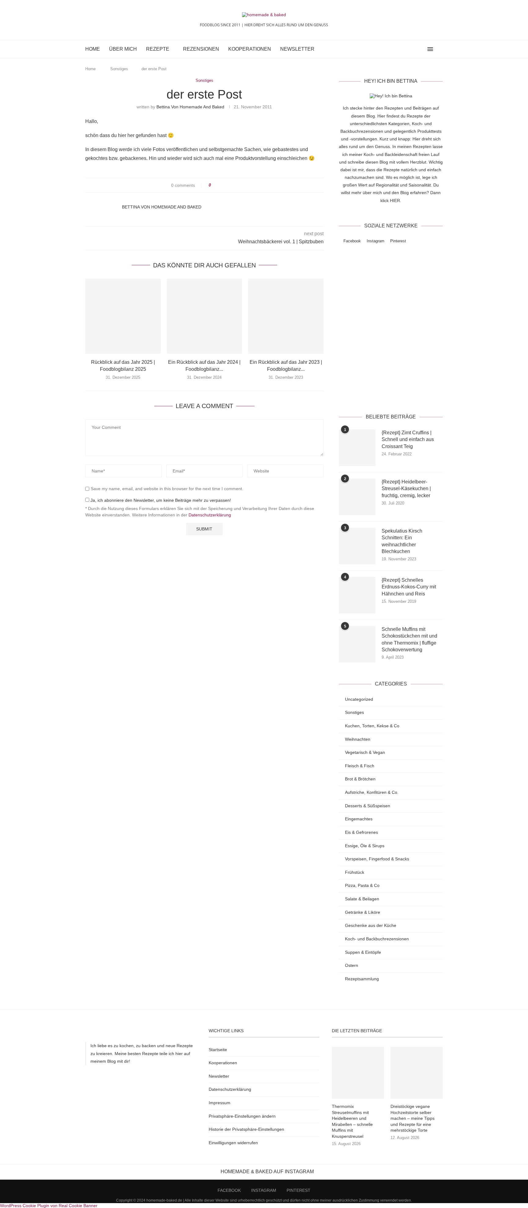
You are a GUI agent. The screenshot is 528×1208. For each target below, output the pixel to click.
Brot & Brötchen (360, 778)
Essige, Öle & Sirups (364, 845)
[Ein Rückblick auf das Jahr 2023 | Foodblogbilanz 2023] (286, 316)
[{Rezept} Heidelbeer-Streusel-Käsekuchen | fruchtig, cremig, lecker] (357, 497)
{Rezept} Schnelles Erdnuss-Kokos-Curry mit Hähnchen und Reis (409, 586)
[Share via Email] (238, 185)
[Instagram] (415, 49)
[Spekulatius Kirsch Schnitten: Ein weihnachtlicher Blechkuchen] (357, 546)
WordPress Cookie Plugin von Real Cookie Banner (48, 1205)
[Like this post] (214, 185)
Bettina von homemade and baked (190, 106)
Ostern (351, 965)
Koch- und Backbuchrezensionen (377, 938)
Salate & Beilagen (362, 898)
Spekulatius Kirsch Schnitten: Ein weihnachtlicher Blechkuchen (402, 541)
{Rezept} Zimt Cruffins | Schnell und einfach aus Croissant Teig (408, 439)
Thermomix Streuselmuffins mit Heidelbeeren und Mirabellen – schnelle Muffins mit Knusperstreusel (352, 1121)
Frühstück (354, 872)
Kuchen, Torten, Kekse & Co (372, 725)
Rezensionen (201, 49)
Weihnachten (357, 739)
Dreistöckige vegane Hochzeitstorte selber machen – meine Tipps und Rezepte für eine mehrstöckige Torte (413, 1118)
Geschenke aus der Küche (370, 925)
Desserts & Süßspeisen (367, 805)
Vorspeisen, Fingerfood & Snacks (377, 858)
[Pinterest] (422, 49)
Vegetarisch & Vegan (365, 752)
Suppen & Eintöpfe (363, 952)
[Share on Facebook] (221, 185)
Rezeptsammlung (362, 978)
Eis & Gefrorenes (361, 832)
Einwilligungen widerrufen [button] (233, 1142)
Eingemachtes (358, 818)
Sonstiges (119, 69)
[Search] (440, 49)
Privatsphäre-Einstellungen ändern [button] (242, 1116)
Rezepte (157, 49)
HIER (395, 200)
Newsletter (297, 49)
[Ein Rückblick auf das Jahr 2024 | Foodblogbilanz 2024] (204, 316)
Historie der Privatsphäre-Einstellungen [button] (246, 1129)
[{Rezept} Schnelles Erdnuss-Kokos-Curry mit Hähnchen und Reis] (357, 595)
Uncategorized (359, 699)
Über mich (123, 49)
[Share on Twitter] (227, 185)
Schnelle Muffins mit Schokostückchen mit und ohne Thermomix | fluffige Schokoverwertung (409, 639)
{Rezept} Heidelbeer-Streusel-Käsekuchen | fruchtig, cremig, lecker (406, 488)
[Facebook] (409, 49)
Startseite (218, 1049)
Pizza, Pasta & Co (362, 885)
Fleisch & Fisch (359, 765)
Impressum (219, 1102)
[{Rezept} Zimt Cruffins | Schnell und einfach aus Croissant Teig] (357, 447)
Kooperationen (249, 49)
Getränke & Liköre (362, 912)
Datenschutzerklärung (210, 514)
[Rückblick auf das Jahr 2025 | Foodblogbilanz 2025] (123, 316)
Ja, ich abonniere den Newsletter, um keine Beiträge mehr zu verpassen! (160, 500)
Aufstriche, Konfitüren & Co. (371, 792)
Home (92, 49)
